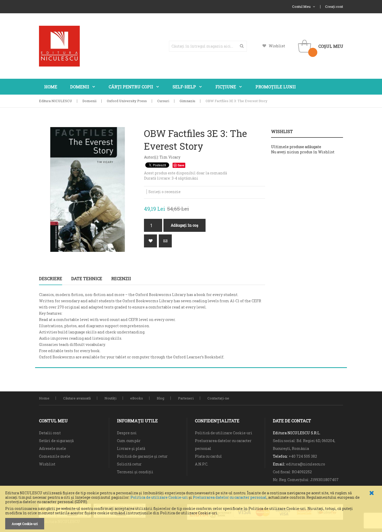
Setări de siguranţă (56, 440)
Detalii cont (50, 432)
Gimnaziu (187, 100)
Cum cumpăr (129, 440)
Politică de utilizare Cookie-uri (223, 432)
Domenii (89, 100)
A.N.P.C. (201, 464)
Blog (160, 398)
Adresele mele (52, 448)
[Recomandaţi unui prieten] (165, 240)
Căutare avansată (77, 398)
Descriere (50, 278)
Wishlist (277, 45)
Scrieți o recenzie (164, 191)
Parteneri (186, 398)
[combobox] (208, 46)
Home (44, 398)
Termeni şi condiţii (135, 471)
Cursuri (163, 100)
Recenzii (121, 278)
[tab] (50, 279)
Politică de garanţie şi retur (142, 456)
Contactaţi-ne (218, 398)
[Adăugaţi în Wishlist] (150, 240)
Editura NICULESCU (55, 100)
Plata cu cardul (208, 456)
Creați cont (334, 6)
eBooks (136, 398)
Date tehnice (86, 278)
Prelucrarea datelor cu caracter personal (230, 497)
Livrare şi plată (131, 448)
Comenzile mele (54, 456)
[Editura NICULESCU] (59, 46)
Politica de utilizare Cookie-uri (159, 497)
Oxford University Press (127, 100)
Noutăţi (110, 398)
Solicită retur (129, 464)
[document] (191, 510)
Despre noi (127, 432)
